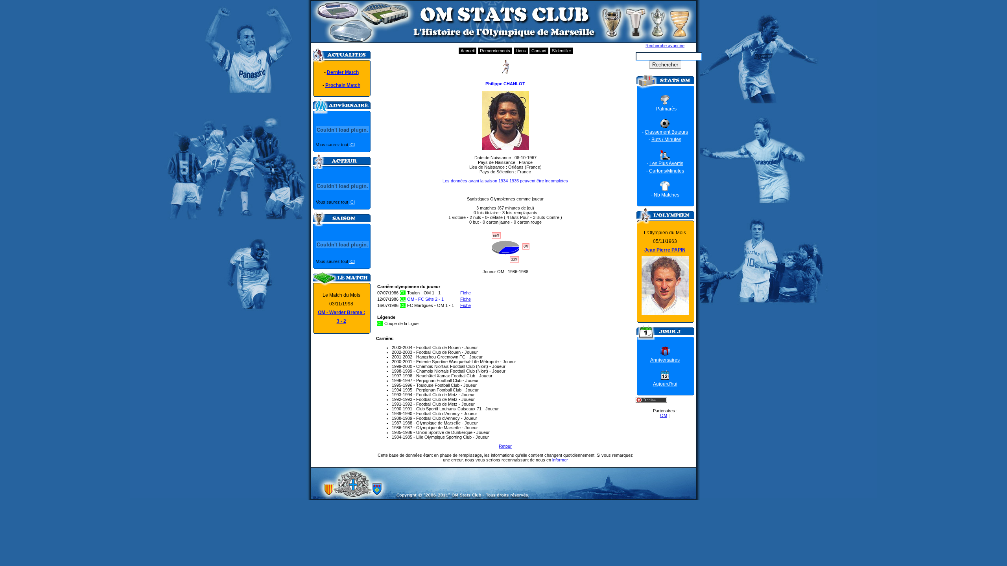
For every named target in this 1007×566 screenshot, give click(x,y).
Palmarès (666, 109)
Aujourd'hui (665, 384)
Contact (538, 50)
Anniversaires (665, 360)
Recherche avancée (665, 45)
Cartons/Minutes (666, 171)
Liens (521, 50)
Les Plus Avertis (666, 163)
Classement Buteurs (666, 132)
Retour (505, 446)
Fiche (465, 292)
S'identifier (561, 50)
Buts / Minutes (666, 139)
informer (560, 460)
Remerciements (495, 50)
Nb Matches (666, 195)
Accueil (467, 50)
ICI (352, 144)
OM (663, 415)
